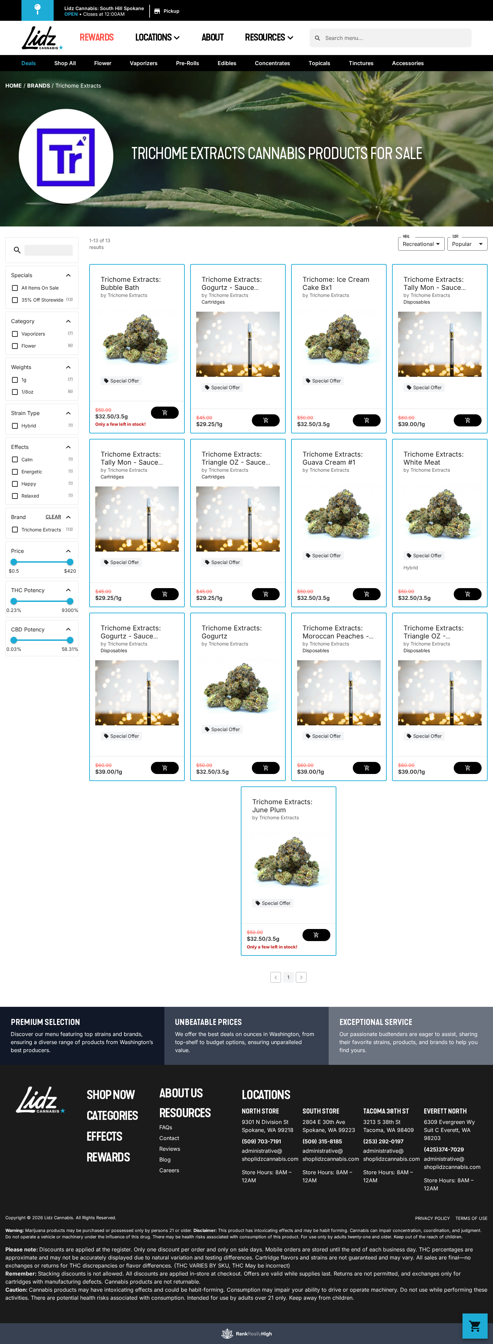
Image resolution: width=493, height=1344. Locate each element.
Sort (455, 236)
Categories (112, 1116)
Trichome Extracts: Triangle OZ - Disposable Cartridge (437, 636)
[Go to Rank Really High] (246, 1334)
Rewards (96, 37)
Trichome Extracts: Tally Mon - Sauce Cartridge (131, 462)
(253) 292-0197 (383, 1141)
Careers (169, 1170)
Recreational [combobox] (418, 244)
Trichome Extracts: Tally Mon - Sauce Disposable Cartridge (437, 287)
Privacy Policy (432, 1218)
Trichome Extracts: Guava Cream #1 (333, 458)
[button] (122, 11)
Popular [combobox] (462, 244)
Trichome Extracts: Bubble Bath (131, 283)
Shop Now (111, 1095)
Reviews (169, 1148)
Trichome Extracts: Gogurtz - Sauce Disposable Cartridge (134, 636)
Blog (165, 1159)
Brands (38, 85)
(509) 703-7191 (261, 1141)
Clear (53, 516)
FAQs (165, 1127)
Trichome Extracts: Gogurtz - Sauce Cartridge (232, 287)
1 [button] (288, 977)
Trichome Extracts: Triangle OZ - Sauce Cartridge (234, 462)
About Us (181, 1093)
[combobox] (396, 38)
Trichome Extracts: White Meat (433, 458)
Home (13, 85)
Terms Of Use (471, 1218)
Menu (406, 236)
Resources (265, 37)
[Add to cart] (165, 413)
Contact (169, 1138)
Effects (104, 1137)
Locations (153, 37)
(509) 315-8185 (322, 1141)
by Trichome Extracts (124, 295)
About (213, 37)
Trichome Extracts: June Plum (282, 806)
